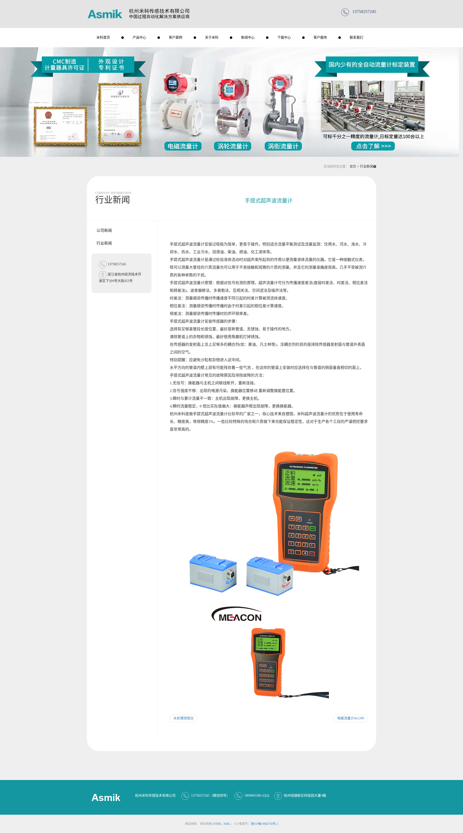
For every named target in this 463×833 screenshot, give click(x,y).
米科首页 (103, 37)
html (217, 824)
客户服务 (320, 37)
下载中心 (284, 37)
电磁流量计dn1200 (350, 718)
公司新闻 (104, 230)
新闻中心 (248, 37)
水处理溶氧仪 (183, 718)
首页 (353, 166)
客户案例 (175, 37)
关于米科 (211, 37)
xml (227, 824)
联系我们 (356, 37)
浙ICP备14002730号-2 (264, 824)
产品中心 (139, 37)
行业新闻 (104, 243)
